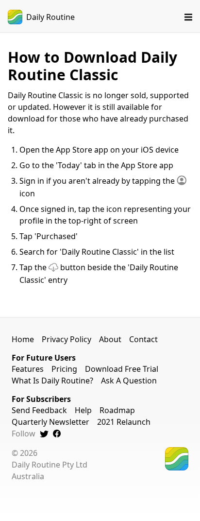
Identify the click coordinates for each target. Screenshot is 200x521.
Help (83, 410)
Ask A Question (129, 380)
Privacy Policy (66, 339)
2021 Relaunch (123, 422)
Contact (143, 339)
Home (23, 339)
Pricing (64, 369)
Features (28, 369)
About (110, 339)
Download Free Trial (121, 369)
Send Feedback (39, 410)
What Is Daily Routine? (52, 380)
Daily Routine (50, 17)
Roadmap (117, 410)
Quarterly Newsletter (50, 422)
